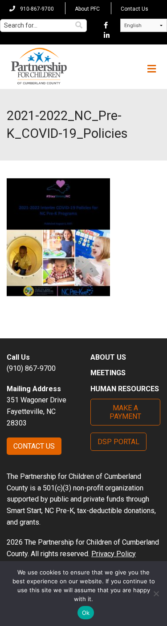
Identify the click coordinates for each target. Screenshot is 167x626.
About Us (108, 357)
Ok (86, 612)
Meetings (108, 373)
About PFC (87, 9)
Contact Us (134, 9)
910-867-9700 (36, 9)
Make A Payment (125, 412)
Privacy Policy (113, 554)
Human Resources (124, 389)
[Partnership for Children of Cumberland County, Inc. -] (39, 66)
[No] (155, 593)
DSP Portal (118, 441)
